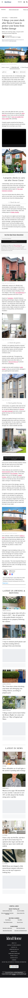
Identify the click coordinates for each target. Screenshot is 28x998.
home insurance (6, 471)
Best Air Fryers (20, 922)
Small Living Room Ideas (7, 910)
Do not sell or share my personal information (14, 962)
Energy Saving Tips (20, 913)
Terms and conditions (14, 953)
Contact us (14, 947)
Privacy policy (14, 955)
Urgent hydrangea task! (14, 9)
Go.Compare (14, 473)
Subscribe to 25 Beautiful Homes (20, 930)
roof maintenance (19, 292)
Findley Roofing (15, 212)
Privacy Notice (18, 246)
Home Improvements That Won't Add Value (7, 914)
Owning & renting (13, 17)
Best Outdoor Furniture (8, 922)
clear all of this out (13, 361)
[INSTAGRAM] (10, 574)
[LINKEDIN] (12, 574)
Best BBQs (20, 919)
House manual (5, 17)
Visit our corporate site (18, 972)
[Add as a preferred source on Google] (14, 966)
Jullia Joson (12, 571)
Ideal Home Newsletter (20, 928)
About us (14, 943)
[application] (14, 137)
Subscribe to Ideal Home (7, 928)
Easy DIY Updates (20, 910)
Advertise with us (14, 949)
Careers (14, 959)
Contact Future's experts (14, 945)
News (19, 37)
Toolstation (10, 298)
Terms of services (16, 245)
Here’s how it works (12, 40)
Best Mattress (8, 919)
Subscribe (20, 1)
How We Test (14, 951)
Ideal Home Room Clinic (7, 930)
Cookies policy (14, 957)
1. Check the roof (14, 67)
